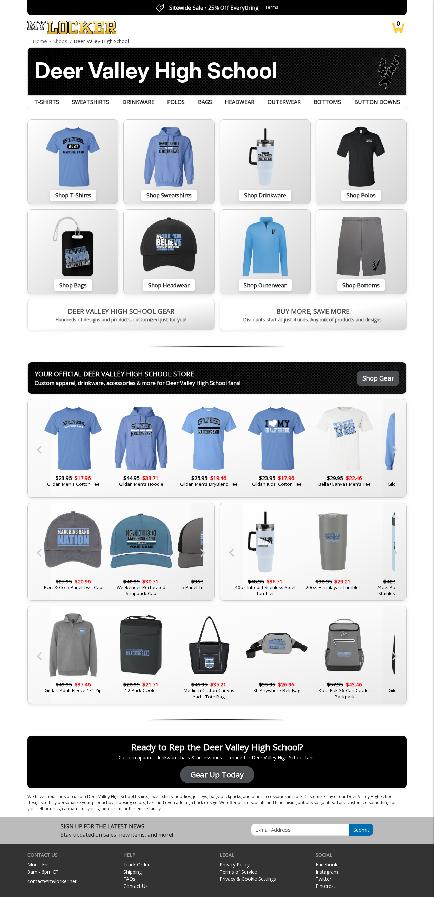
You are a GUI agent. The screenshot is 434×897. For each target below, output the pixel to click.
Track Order (136, 864)
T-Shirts (46, 102)
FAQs (129, 879)
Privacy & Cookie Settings (248, 879)
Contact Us (135, 886)
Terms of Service (238, 872)
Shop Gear (378, 378)
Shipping (132, 872)
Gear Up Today (217, 774)
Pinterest (325, 886)
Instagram (327, 872)
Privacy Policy (235, 864)
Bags (205, 102)
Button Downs (377, 102)
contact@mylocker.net (52, 881)
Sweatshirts (90, 102)
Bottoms (327, 102)
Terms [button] (271, 7)
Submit (361, 829)
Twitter (323, 879)
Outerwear (284, 102)
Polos (176, 102)
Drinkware (138, 102)
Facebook (326, 864)
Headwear (239, 102)
